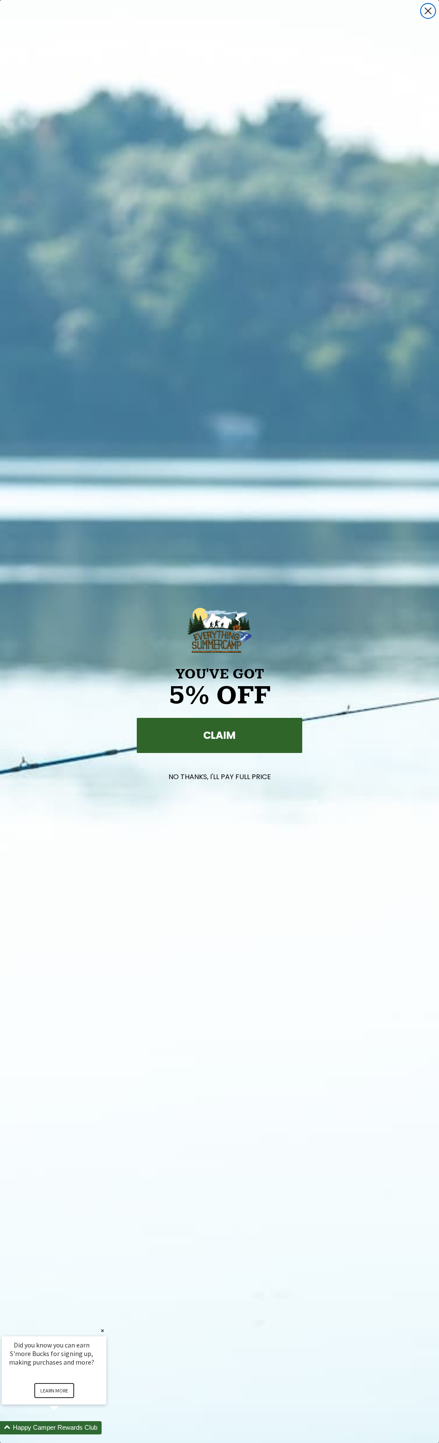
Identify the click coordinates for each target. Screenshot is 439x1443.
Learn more (54, 1390)
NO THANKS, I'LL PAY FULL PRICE (219, 777)
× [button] (102, 1330)
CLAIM (219, 735)
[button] (64, 1427)
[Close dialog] (428, 10)
